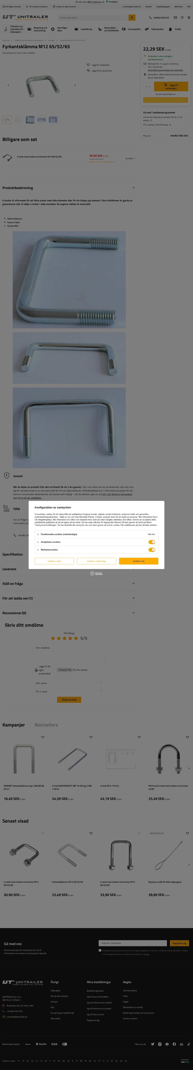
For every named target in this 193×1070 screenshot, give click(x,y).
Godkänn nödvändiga (96, 561)
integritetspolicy (45, 520)
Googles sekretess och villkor (118, 520)
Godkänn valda (54, 561)
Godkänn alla (138, 561)
